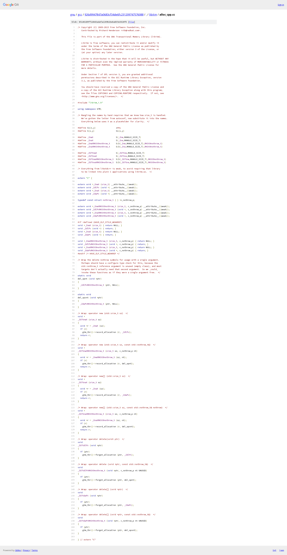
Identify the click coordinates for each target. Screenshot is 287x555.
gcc (80, 14)
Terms (34, 550)
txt (274, 550)
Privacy (26, 550)
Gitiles (18, 550)
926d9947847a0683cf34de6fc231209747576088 (114, 14)
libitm (153, 14)
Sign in (281, 4)
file (131, 22)
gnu (72, 14)
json (281, 550)
